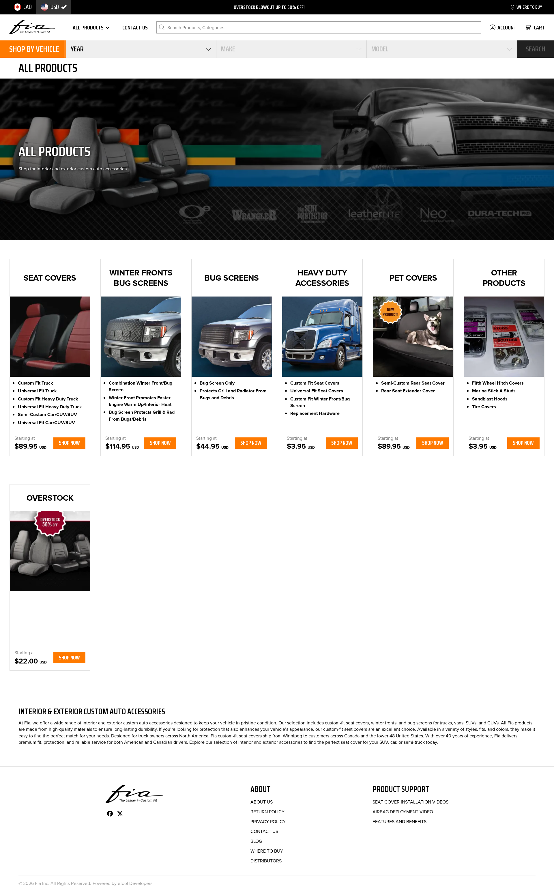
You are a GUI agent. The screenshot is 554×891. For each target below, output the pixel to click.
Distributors (266, 861)
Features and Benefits (399, 821)
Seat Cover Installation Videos (410, 802)
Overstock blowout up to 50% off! (269, 7)
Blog (256, 841)
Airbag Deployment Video (403, 811)
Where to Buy (266, 851)
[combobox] (141, 49)
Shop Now (69, 443)
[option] (22, 7)
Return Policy (267, 811)
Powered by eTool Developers (122, 883)
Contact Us (264, 831)
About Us (261, 802)
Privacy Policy (268, 821)
